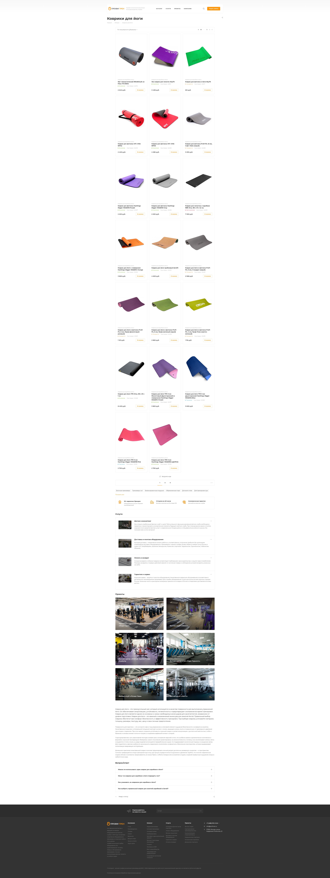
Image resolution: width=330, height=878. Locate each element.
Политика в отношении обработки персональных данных (124, 873)
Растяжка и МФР (152, 847)
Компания (131, 823)
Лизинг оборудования (172, 830)
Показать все (119, 494)
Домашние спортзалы (191, 842)
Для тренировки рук (201, 490)
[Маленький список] (198, 29)
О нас (129, 826)
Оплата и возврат (141, 558)
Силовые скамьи (151, 831)
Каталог (149, 823)
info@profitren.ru (211, 826)
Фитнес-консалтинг (142, 521)
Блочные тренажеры (123, 490)
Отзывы (130, 831)
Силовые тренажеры (153, 829)
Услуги (168, 823)
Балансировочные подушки (154, 490)
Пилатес (149, 844)
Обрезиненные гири (173, 490)
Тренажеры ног (137, 490)
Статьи (130, 833)
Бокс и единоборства (153, 849)
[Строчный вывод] (209, 29)
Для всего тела (187, 490)
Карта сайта (131, 843)
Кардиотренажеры (152, 826)
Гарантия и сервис (142, 574)
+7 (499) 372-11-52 (175, 2)
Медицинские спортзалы (192, 837)
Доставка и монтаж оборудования (148, 539)
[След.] (211, 482)
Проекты (188, 823)
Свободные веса (151, 833)
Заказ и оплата (132, 841)
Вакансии (131, 836)
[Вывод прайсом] (212, 29)
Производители (132, 829)
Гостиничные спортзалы (192, 839)
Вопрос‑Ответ (132, 838)
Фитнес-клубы (189, 826)
